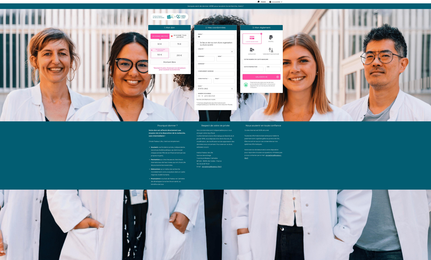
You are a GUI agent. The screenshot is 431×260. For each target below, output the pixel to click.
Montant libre (169, 62)
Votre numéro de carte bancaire (256, 59)
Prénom (201, 56)
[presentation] (160, 36)
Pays (200, 86)
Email (200, 34)
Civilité (201, 49)
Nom (220, 56)
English (263, 2)
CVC (268, 67)
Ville (217, 78)
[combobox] (215, 51)
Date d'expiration (250, 67)
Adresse (201, 64)
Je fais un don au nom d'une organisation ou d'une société (216, 44)
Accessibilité (276, 2)
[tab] (160, 36)
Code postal (203, 78)
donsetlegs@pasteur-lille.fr (212, 166)
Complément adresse (205, 71)
